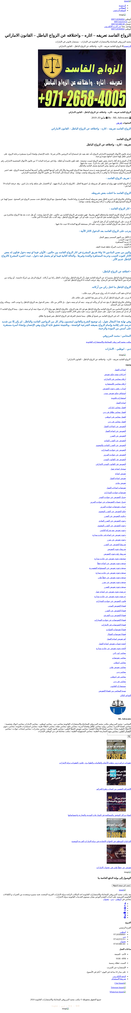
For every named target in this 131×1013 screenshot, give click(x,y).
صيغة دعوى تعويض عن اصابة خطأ (111, 563)
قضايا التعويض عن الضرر (115, 611)
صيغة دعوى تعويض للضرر (115, 587)
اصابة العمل (121, 403)
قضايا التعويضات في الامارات (113, 625)
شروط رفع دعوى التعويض (115, 554)
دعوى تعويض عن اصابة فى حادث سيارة (109, 535)
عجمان (106, 899)
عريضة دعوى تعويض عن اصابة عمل (111, 592)
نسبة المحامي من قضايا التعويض (112, 691)
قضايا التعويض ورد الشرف (115, 615)
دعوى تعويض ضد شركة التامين (113, 530)
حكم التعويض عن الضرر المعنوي (112, 511)
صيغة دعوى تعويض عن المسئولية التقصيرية (107, 568)
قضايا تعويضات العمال (116, 634)
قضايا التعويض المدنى (117, 606)
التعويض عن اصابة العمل (115, 431)
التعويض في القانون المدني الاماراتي (111, 464)
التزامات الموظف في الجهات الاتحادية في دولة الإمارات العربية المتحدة (101, 841)
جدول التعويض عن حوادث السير (112, 497)
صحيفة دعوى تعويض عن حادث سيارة (110, 559)
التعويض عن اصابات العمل (115, 426)
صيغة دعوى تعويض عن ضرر (114, 582)
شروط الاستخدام (119, 979)
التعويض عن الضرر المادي (115, 440)
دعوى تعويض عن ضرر (116, 540)
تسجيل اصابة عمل (118, 469)
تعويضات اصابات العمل (116, 488)
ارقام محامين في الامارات (115, 379)
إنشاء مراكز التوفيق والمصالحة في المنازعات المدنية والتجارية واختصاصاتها (99, 815)
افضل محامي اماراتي (117, 407)
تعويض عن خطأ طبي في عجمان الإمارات (113, 867)
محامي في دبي (119, 681)
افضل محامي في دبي (117, 422)
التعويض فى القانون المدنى (114, 459)
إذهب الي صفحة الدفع (122, 885)
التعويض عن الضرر (118, 436)
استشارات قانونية (118, 398)
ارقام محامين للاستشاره (115, 384)
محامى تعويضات (119, 658)
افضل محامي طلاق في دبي (114, 412)
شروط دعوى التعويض (116, 549)
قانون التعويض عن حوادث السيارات (111, 601)
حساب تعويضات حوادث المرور (113, 507)
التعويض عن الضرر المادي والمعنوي (111, 445)
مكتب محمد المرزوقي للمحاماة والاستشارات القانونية (108, 342)
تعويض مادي (120, 483)
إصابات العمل (120, 370)
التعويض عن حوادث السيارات (113, 450)
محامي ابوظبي (119, 663)
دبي (112, 899)
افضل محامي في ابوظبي (115, 417)
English (55, 1006)
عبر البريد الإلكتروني (112, 26)
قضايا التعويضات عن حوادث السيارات (110, 620)
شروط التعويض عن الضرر (115, 544)
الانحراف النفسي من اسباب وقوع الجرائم (113, 789)
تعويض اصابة (120, 474)
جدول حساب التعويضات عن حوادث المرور (108, 502)
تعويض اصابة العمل (118, 478)
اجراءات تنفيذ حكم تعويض (115, 374)
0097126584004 (117, 19)
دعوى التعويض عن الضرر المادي (112, 521)
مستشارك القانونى (118, 686)
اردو (63, 1006)
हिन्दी (77, 1006)
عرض (119, 122)
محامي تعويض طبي (117, 667)
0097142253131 (120, 22)
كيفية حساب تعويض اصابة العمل (112, 644)
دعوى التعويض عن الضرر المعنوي (111, 526)
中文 (70, 1006)
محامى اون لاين (119, 653)
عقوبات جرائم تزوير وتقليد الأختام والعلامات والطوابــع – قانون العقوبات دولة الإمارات (95, 763)
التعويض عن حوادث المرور (114, 455)
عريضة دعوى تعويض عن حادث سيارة (110, 596)
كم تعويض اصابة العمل (116, 639)
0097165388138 (118, 24)
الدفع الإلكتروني (119, 976)
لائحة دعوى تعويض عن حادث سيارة (111, 648)
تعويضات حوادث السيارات (115, 492)
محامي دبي (121, 672)
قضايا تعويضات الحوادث (116, 629)
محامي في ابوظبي (118, 677)
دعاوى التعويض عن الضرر (115, 516)
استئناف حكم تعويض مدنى (115, 393)
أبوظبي (118, 899)
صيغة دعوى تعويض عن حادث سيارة (111, 573)
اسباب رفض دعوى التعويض (114, 389)
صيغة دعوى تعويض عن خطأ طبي (112, 577)
